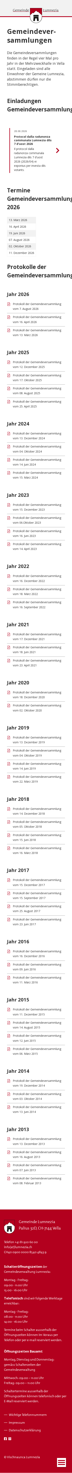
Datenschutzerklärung (25, 1430)
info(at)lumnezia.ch (18, 1247)
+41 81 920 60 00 (26, 1242)
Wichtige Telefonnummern (28, 1415)
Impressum (17, 1422)
